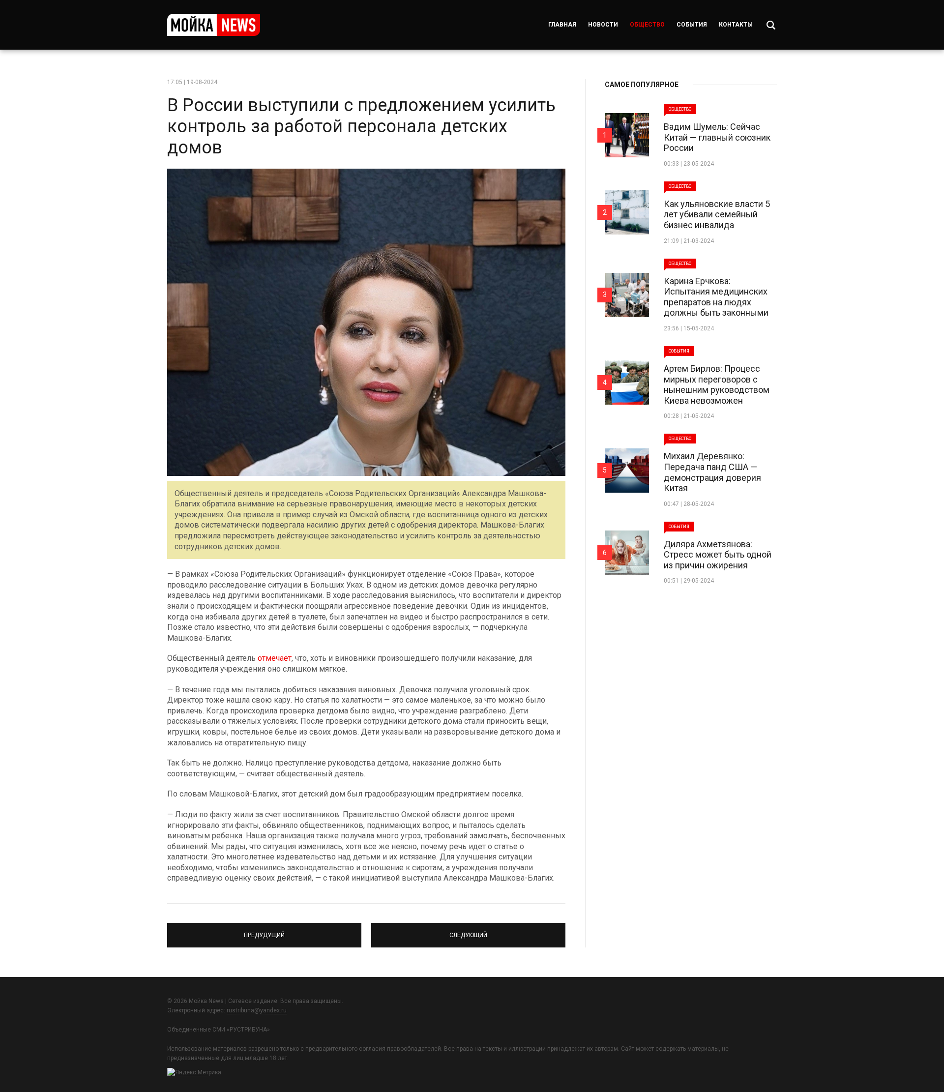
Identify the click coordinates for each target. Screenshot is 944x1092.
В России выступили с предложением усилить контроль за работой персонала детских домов (361, 126)
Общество (647, 24)
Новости (603, 24)
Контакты (736, 24)
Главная (562, 24)
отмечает (275, 658)
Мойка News (213, 25)
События (692, 24)
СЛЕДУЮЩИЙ (468, 931)
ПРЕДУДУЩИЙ (264, 931)
